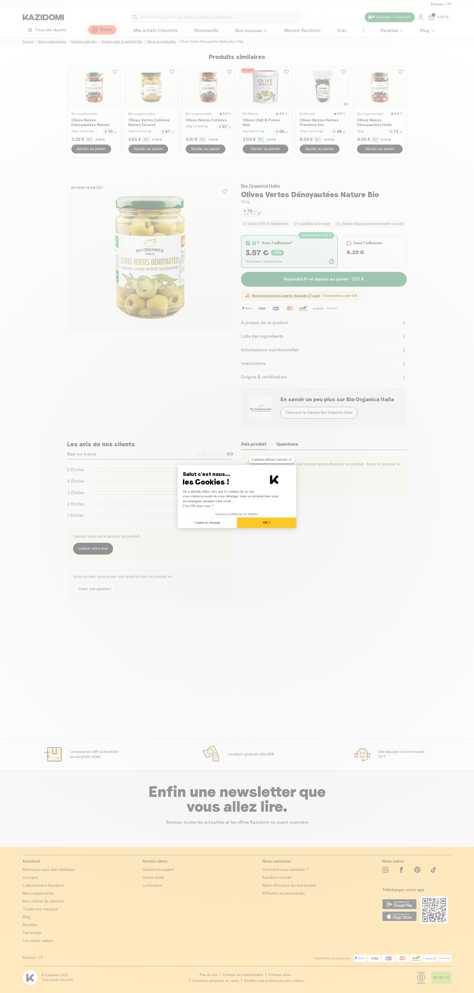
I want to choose (207, 523)
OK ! (266, 523)
